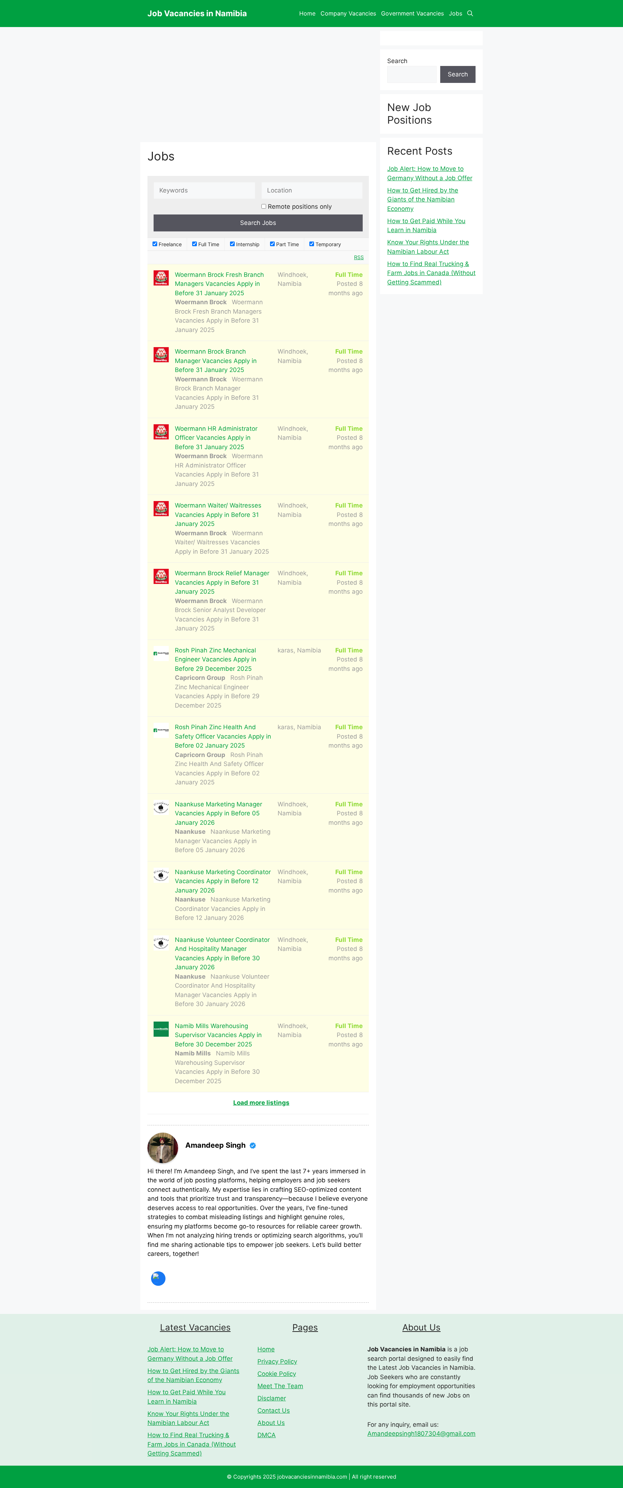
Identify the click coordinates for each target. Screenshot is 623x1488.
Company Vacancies (348, 13)
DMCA (266, 1435)
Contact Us (273, 1410)
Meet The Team (280, 1386)
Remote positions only (300, 206)
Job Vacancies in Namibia (197, 13)
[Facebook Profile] (158, 1278)
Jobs (455, 13)
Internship (247, 244)
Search (397, 61)
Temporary (327, 244)
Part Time (287, 244)
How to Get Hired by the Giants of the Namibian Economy (422, 199)
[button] (470, 13)
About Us (271, 1422)
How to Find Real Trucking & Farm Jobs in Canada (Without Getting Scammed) (431, 273)
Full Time (208, 244)
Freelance (169, 244)
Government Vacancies (412, 13)
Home (307, 13)
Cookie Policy (276, 1373)
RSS (359, 257)
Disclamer (271, 1398)
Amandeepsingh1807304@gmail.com (421, 1433)
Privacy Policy (277, 1361)
